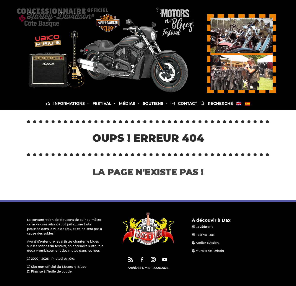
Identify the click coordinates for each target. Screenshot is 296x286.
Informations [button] (69, 103)
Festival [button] (102, 103)
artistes (66, 241)
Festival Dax (205, 235)
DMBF (147, 268)
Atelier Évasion (207, 243)
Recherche (219, 103)
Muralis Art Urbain (209, 251)
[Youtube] (165, 260)
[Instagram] (153, 260)
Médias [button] (127, 103)
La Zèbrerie (204, 227)
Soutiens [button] (153, 103)
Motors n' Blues (74, 267)
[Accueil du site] (48, 103)
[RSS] (131, 260)
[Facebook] (142, 260)
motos (73, 251)
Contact (186, 103)
